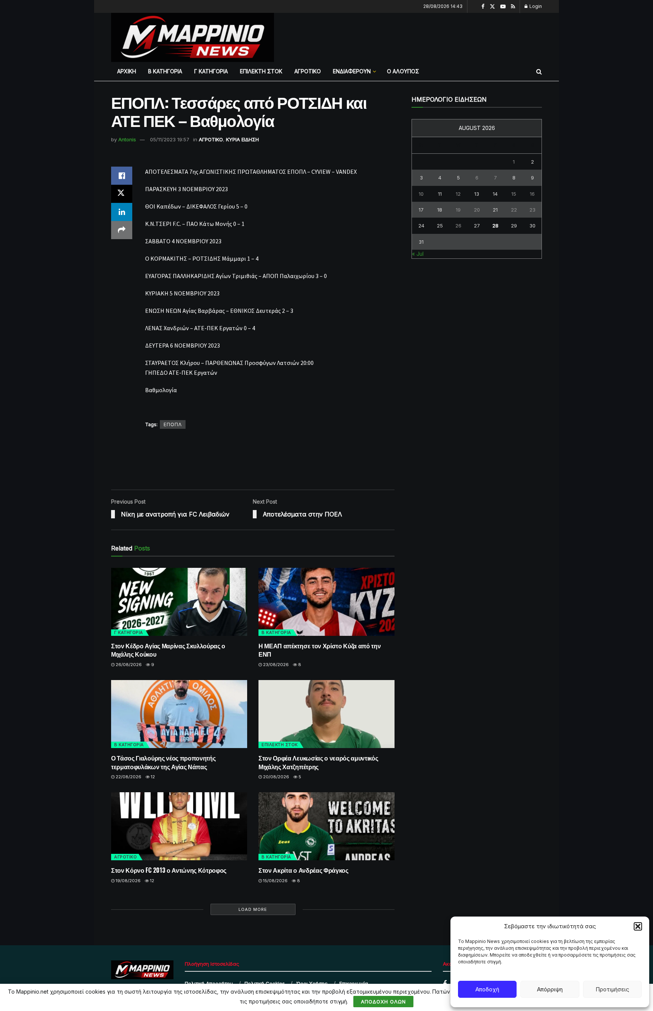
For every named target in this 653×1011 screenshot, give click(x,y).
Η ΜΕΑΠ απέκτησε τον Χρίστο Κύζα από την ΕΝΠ (319, 650)
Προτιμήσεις (612, 989)
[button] (638, 926)
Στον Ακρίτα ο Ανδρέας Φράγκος (303, 870)
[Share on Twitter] (121, 194)
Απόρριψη (550, 989)
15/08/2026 (275, 880)
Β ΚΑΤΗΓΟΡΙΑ (165, 71)
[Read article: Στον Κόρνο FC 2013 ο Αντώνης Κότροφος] (179, 826)
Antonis (127, 139)
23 (532, 210)
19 (458, 210)
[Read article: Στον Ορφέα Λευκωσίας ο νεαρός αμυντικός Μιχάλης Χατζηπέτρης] (326, 714)
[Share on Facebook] (121, 176)
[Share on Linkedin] (121, 212)
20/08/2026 (275, 776)
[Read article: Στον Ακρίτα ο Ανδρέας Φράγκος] (326, 826)
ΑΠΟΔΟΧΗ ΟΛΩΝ (383, 1002)
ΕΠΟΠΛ (173, 424)
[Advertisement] (422, 36)
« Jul (418, 253)
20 (477, 210)
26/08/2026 (128, 664)
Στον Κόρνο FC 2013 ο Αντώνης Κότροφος (168, 870)
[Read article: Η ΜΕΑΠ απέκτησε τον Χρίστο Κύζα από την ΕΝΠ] (326, 602)
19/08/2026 (128, 880)
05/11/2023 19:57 (169, 139)
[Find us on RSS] (513, 6)
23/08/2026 (275, 664)
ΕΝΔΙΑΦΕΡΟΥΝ (352, 71)
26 (458, 226)
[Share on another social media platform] (121, 230)
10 (421, 194)
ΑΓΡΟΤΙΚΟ (307, 71)
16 (532, 194)
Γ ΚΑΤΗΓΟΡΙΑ (211, 71)
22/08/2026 (128, 776)
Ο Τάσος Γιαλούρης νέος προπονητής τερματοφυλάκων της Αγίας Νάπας (163, 762)
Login (535, 6)
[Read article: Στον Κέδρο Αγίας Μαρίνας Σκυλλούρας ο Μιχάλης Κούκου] (179, 602)
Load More (252, 909)
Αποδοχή (487, 989)
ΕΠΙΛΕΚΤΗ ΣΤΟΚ (261, 71)
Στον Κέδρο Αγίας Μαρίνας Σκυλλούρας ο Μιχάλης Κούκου (168, 650)
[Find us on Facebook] (482, 6)
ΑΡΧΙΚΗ (126, 71)
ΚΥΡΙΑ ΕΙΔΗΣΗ (242, 139)
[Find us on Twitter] (492, 6)
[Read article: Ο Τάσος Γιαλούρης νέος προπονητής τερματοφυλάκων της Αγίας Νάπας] (179, 714)
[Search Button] (539, 71)
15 (513, 194)
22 (514, 210)
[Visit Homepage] (192, 37)
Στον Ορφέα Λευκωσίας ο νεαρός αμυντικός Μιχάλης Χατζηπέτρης (318, 762)
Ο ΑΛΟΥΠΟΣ (403, 71)
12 (152, 776)
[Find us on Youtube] (503, 6)
